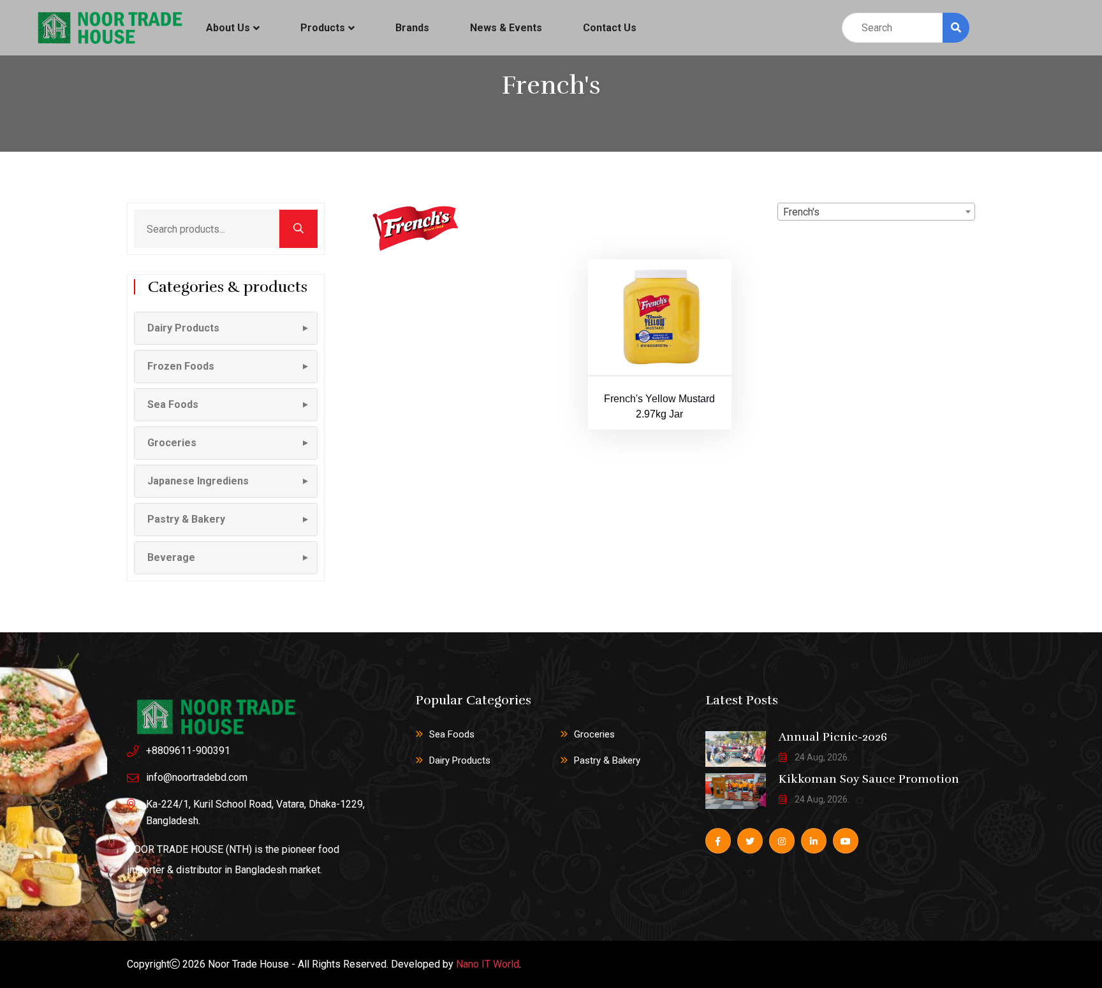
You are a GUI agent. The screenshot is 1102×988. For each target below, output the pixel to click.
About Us (228, 28)
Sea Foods (451, 734)
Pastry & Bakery (607, 760)
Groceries (594, 734)
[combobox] (876, 212)
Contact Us (609, 28)
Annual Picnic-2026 (833, 737)
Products (322, 28)
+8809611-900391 (188, 751)
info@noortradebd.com (196, 777)
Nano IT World (487, 964)
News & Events (506, 28)
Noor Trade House (248, 964)
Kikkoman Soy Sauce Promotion (869, 779)
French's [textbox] (801, 212)
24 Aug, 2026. (821, 757)
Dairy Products (459, 760)
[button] (226, 328)
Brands (412, 28)
